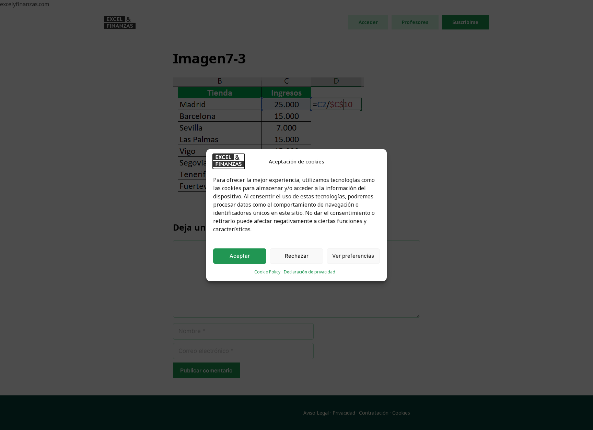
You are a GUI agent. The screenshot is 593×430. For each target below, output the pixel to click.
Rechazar (297, 256)
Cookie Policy (267, 272)
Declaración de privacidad (309, 272)
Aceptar (240, 256)
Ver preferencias (353, 256)
